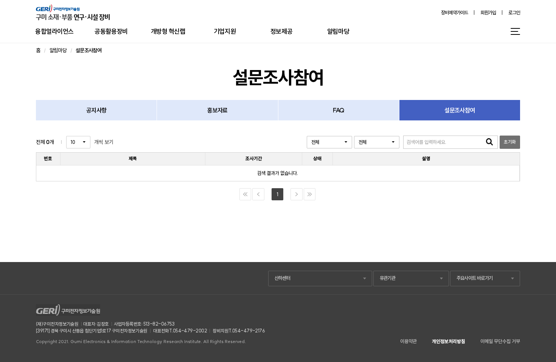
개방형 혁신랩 (168, 31)
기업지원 (225, 31)
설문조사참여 (459, 110)
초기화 (510, 142)
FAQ (339, 110)
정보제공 (281, 31)
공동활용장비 (111, 31)
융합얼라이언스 (54, 31)
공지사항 (96, 110)
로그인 (514, 12)
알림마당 (338, 31)
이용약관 (408, 341)
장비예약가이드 (454, 12)
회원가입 (488, 12)
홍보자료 (217, 110)
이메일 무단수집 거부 (500, 341)
